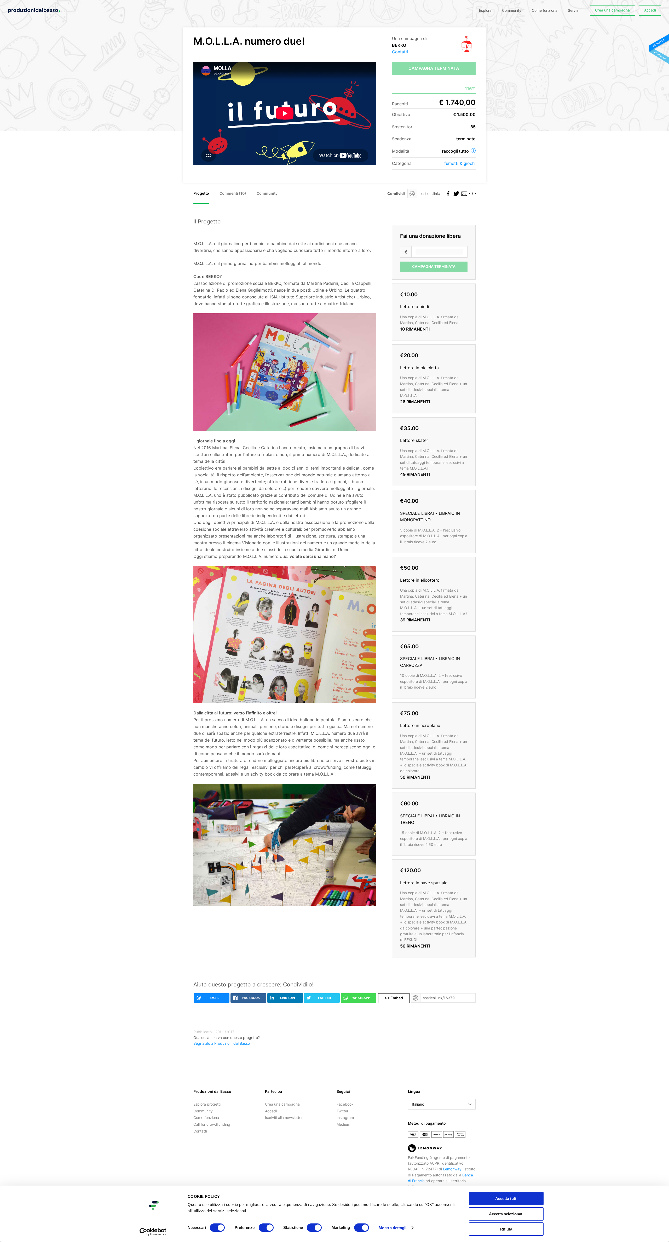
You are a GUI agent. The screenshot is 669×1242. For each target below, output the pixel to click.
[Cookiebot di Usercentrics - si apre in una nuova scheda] (153, 1232)
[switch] (266, 1227)
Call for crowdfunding (211, 1124)
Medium (343, 1124)
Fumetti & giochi (460, 163)
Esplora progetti (207, 1104)
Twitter (342, 1111)
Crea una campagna (612, 10)
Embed (393, 998)
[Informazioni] (473, 150)
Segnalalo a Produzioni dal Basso (221, 1043)
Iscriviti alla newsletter (284, 1117)
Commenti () (233, 193)
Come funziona (544, 10)
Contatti (400, 51)
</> (471, 193)
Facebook (345, 1104)
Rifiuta (506, 1229)
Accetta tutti (506, 1198)
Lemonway (452, 1169)
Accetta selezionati (506, 1214)
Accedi (650, 10)
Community (511, 10)
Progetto (201, 193)
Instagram (345, 1117)
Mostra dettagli (393, 1228)
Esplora (485, 10)
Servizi (573, 10)
